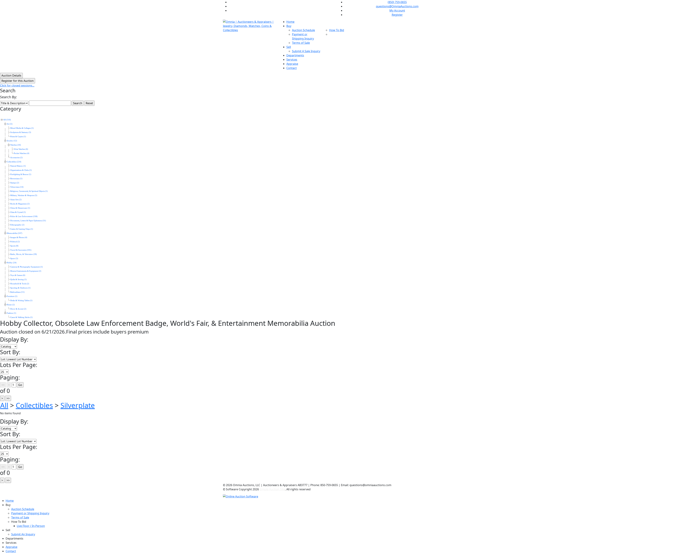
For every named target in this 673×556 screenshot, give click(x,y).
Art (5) (9, 124)
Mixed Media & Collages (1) (22, 128)
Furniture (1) (12, 296)
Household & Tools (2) (19, 284)
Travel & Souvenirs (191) (20, 250)
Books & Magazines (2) (20, 204)
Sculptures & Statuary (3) (20, 132)
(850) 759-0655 (397, 2)
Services (291, 59)
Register (397, 15)
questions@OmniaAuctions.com (397, 6)
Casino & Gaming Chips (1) (21, 229)
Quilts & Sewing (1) (18, 279)
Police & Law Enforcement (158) (24, 216)
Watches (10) (15, 145)
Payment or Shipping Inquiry (30, 513)
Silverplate (77, 405)
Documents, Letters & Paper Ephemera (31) (28, 221)
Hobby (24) (11, 263)
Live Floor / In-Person (31, 526)
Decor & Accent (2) (18, 309)
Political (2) (15, 242)
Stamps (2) (14, 183)
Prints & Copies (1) (18, 137)
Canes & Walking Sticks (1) (21, 317)
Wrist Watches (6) (21, 149)
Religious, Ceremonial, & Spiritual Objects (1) (29, 191)
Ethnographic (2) (17, 225)
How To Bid (336, 30)
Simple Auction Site (272, 489)
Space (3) (14, 258)
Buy (288, 26)
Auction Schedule (303, 30)
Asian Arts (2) (16, 200)
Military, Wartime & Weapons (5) (23, 195)
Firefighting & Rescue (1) (20, 174)
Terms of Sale (301, 43)
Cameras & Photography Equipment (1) (26, 267)
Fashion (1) (11, 313)
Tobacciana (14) (16, 187)
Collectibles (34, 405)
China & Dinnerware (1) (20, 208)
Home (290, 22)
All (4, 405)
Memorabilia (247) (14, 233)
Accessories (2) (16, 158)
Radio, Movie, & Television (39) (23, 254)
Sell (288, 47)
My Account (397, 10)
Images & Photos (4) (18, 237)
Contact (291, 68)
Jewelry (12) (12, 141)
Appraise (292, 64)
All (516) (7, 120)
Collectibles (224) (14, 162)
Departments (295, 55)
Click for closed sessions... (17, 85)
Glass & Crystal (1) (18, 212)
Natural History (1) (18, 166)
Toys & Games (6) (17, 275)
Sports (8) (14, 246)
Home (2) (11, 305)
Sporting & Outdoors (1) (20, 288)
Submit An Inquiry (23, 534)
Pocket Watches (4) (21, 153)
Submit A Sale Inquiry (306, 51)
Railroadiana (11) (17, 292)
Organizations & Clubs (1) (21, 170)
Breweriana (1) (16, 179)
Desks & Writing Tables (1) (21, 300)
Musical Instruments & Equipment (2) (25, 271)
